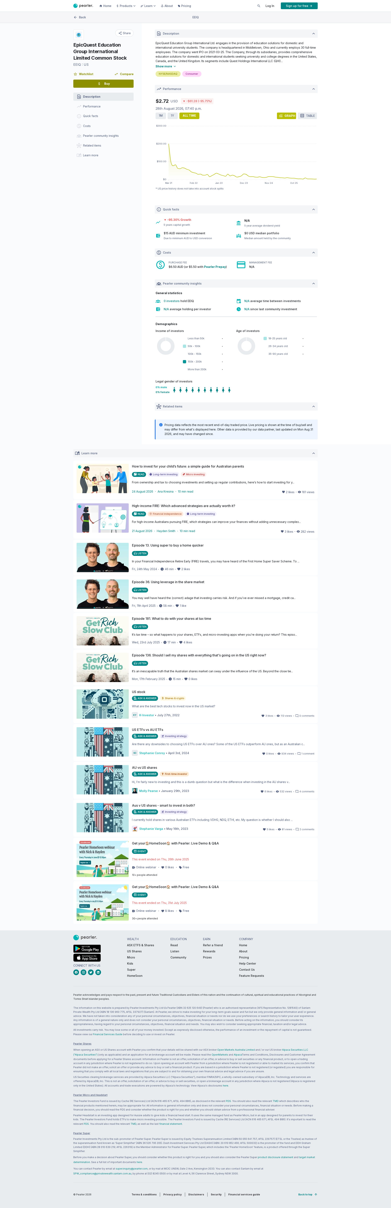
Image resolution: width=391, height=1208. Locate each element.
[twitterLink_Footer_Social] (91, 972)
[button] (83, 74)
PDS (228, 1101)
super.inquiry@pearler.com (132, 1168)
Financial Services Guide (107, 1034)
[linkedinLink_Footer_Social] (99, 972)
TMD (276, 1101)
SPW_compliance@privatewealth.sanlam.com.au (102, 1173)
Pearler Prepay (215, 266)
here (225, 1085)
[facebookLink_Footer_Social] (77, 972)
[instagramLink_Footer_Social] (84, 972)
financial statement (170, 1123)
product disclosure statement (275, 1157)
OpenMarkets (220, 1054)
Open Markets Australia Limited (236, 1049)
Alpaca (238, 1054)
